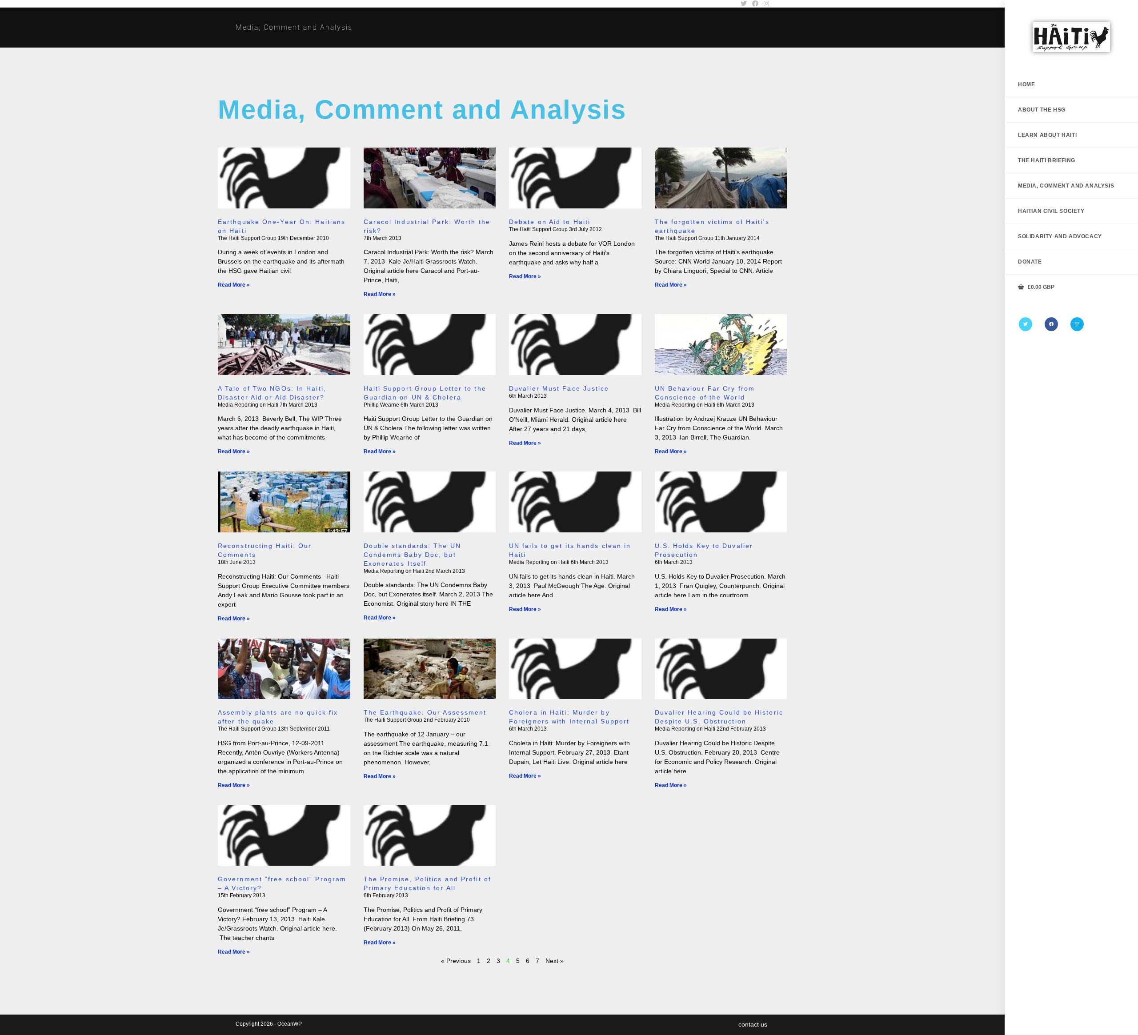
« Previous (456, 960)
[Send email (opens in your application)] (1077, 324)
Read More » (234, 285)
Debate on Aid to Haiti (549, 221)
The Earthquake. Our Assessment (425, 712)
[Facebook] (1051, 324)
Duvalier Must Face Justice (559, 388)
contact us (753, 1024)
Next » (554, 960)
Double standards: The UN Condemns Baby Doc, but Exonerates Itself (412, 554)
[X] (1025, 324)
